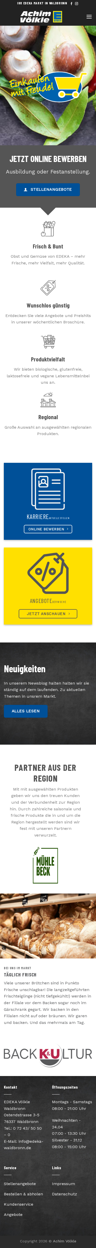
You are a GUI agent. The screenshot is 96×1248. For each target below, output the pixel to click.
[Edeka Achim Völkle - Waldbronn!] (47, 17)
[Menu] (89, 16)
